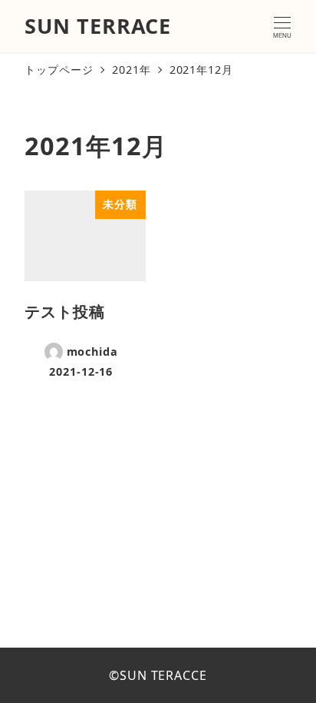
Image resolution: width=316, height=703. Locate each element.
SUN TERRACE (98, 26)
